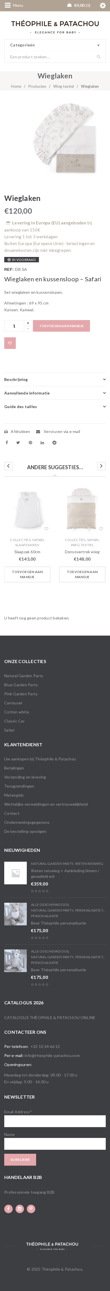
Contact (11, 813)
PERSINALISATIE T (89, 910)
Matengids (14, 795)
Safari (38, 540)
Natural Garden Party (23, 675)
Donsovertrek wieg (82, 551)
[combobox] (55, 45)
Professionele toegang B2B (29, 1192)
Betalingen (14, 767)
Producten (37, 86)
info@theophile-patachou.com (52, 1055)
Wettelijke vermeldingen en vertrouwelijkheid (46, 804)
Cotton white (16, 711)
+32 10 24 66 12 (45, 1046)
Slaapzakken (27, 545)
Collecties (20, 540)
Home (16, 86)
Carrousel (13, 702)
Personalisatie (45, 916)
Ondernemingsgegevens (27, 822)
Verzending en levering (25, 777)
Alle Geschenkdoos (50, 904)
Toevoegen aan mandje (61, 326)
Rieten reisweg (89, 863)
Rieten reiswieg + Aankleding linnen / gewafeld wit (65, 873)
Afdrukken (20, 431)
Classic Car (14, 721)
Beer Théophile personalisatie (58, 923)
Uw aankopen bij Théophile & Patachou (40, 758)
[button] (27, 574)
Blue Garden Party (21, 684)
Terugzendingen (19, 786)
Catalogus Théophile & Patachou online (49, 1017)
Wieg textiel (63, 86)
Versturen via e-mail (61, 431)
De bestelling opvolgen (25, 831)
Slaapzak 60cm (27, 551)
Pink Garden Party (21, 693)
